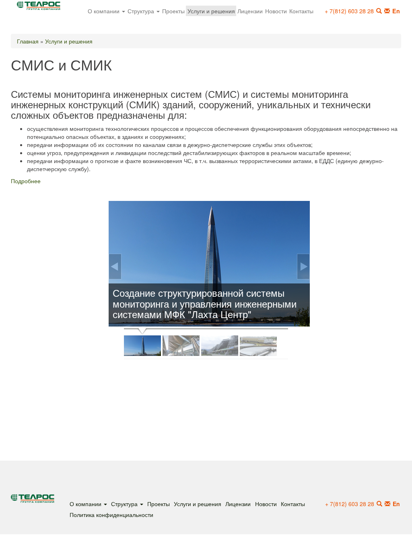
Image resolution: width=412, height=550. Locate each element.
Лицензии (250, 10)
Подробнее (26, 181)
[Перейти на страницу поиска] (379, 503)
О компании (104, 10)
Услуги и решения (211, 10)
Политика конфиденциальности (111, 514)
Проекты (173, 10)
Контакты (301, 10)
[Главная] (41, 7)
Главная (28, 41)
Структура (142, 10)
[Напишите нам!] (387, 11)
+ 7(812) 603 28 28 (349, 10)
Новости (276, 10)
